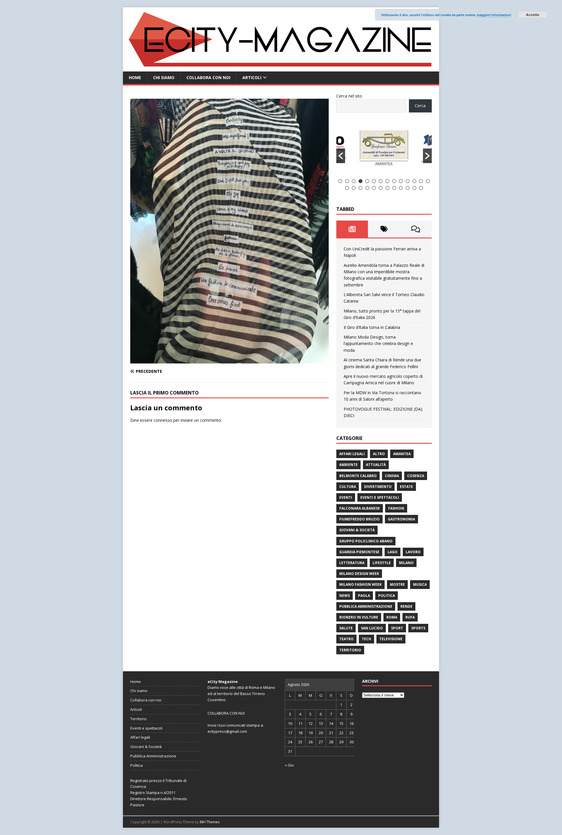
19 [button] (374, 188)
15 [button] (347, 188)
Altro (379, 453)
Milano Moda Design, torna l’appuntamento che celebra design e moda (378, 343)
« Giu (289, 765)
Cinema (392, 475)
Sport (397, 628)
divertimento (378, 486)
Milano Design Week (359, 573)
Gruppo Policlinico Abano (366, 541)
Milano (406, 562)
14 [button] (428, 181)
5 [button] (367, 181)
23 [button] (401, 188)
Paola (364, 595)
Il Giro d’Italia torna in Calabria (372, 327)
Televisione (390, 638)
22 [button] (394, 188)
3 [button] (354, 181)
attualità (376, 464)
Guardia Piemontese (359, 551)
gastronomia (401, 519)
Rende (406, 606)
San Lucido (372, 628)
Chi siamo (163, 77)
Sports (418, 628)
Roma (391, 617)
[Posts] (352, 229)
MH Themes (210, 821)
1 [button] (340, 181)
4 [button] (360, 181)
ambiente (348, 464)
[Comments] (416, 229)
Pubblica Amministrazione (365, 606)
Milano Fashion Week (360, 584)
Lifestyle (382, 562)
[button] (340, 155)
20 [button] (381, 188)
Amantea (402, 453)
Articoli (251, 77)
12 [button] (414, 181)
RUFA (410, 617)
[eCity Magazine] (281, 68)
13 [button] (421, 181)
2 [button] (347, 181)
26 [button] (421, 188)
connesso (163, 420)
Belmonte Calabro (358, 475)
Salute (346, 628)
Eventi (345, 497)
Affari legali (352, 453)
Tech (366, 638)
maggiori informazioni (494, 15)
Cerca (420, 105)
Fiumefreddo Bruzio (359, 519)
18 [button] (367, 188)
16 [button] (354, 188)
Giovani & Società (357, 529)
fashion (396, 508)
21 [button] (387, 188)
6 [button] (374, 181)
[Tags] (384, 229)
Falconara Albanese (359, 508)
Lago (392, 551)
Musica (420, 584)
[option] (384, 149)
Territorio (350, 650)
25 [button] (414, 188)
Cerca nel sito (349, 96)
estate (406, 486)
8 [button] (387, 181)
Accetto (532, 14)
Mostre (397, 584)
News (344, 595)
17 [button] (360, 188)
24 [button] (407, 188)
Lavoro (413, 551)
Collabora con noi (208, 77)
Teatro (346, 638)
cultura (347, 486)
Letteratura (351, 562)
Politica (386, 595)
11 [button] (407, 181)
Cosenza (415, 475)
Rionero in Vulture (358, 617)
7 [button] (381, 181)
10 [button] (401, 181)
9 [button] (394, 181)
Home (135, 77)
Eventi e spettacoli (379, 497)
